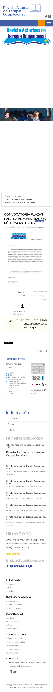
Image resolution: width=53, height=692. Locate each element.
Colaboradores (12, 653)
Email (23, 295)
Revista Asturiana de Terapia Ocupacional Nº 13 (25, 454)
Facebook (50, 16)
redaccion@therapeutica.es (20, 666)
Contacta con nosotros (15, 639)
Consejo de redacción (14, 649)
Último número (12, 601)
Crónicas (9, 625)
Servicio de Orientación (15, 642)
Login (41, 23)
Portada (7, 196)
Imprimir (21, 292)
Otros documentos (13, 608)
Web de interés (12, 629)
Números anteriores (14, 605)
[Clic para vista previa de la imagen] (26, 259)
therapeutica (39, 227)
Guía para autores (13, 646)
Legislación (10, 618)
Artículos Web (12, 622)
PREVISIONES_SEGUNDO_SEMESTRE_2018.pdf (35, 324)
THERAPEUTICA (15, 688)
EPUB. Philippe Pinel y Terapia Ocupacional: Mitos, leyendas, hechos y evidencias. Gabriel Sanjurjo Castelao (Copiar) (26, 544)
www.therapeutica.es (17, 314)
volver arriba (43, 351)
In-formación (17, 196)
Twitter (46, 16)
